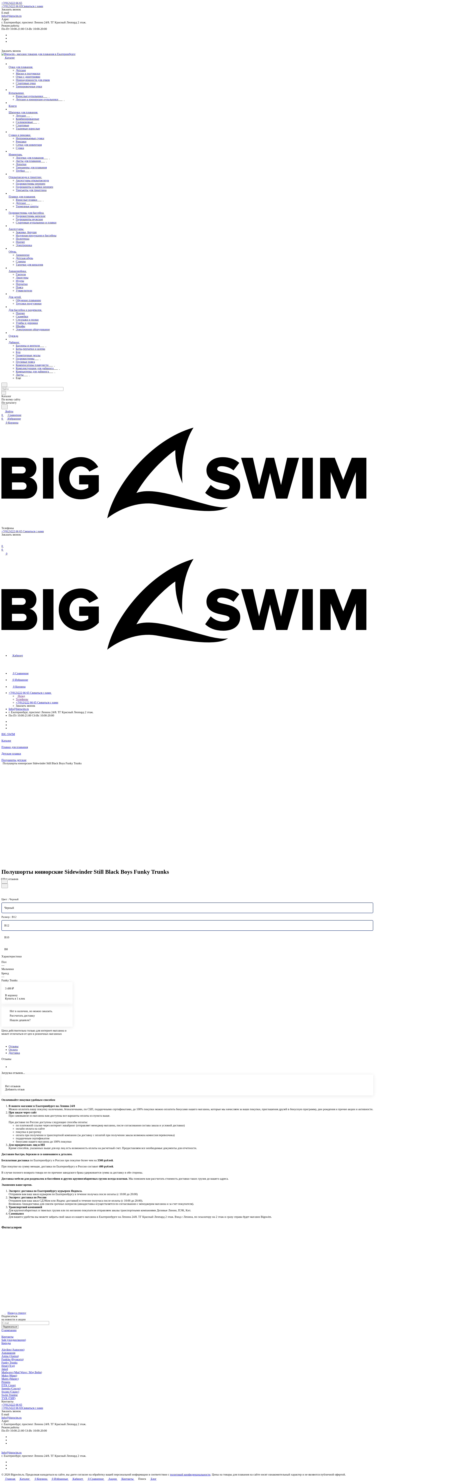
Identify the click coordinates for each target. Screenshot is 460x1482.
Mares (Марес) (10, 1378)
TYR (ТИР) (8, 1398)
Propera (5, 1382)
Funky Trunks (9, 1362)
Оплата (13, 1049)
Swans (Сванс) (10, 1391)
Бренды (6, 1343)
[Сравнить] (4, 886)
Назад (21, 696)
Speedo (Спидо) (10, 1388)
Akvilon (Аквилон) (12, 1349)
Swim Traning (9, 1395)
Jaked (4, 1369)
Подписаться (10, 1326)
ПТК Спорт (8, 1385)
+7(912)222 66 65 (11, 2)
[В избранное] (4, 881)
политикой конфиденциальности (190, 1474)
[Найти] (4, 406)
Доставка (14, 1052)
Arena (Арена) (10, 1356)
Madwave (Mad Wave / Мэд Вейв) (21, 1372)
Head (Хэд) (8, 1365)
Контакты (7, 1336)
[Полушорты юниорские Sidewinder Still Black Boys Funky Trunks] (185, 815)
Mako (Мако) (9, 1375)
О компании (9, 1330)
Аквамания (8, 1352)
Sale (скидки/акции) (13, 1339)
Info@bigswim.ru (11, 15)
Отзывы (14, 1046)
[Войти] (3, 542)
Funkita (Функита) (12, 1359)
